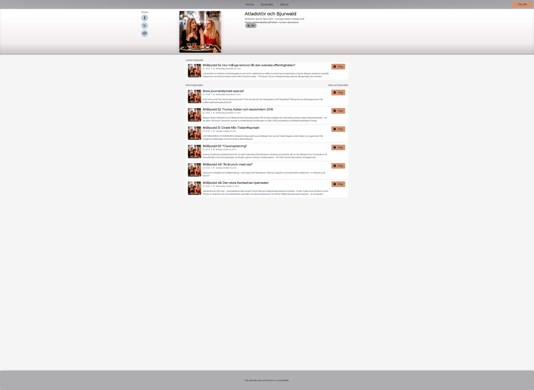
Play (340, 66)
